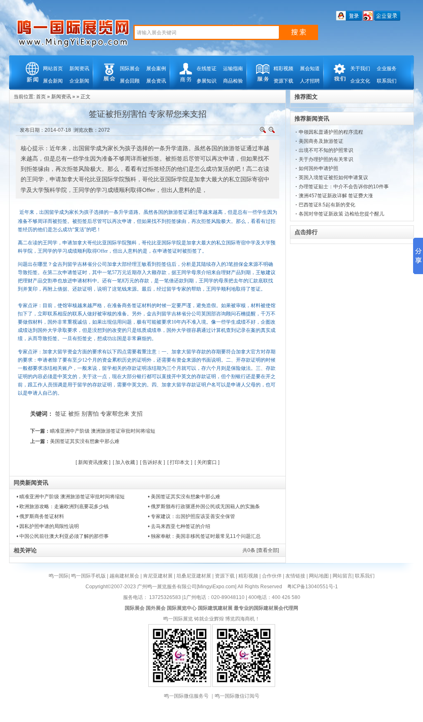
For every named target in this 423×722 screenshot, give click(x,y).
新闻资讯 (79, 68)
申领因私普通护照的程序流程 (331, 132)
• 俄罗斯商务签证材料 (40, 516)
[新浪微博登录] (368, 19)
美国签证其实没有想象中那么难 (84, 441)
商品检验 (233, 81)
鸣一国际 (59, 576)
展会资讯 (156, 81)
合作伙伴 (272, 576)
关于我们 (360, 68)
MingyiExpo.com (216, 586)
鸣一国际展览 (178, 619)
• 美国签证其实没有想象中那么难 (184, 496)
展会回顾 (130, 81)
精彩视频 (283, 68)
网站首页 (53, 68)
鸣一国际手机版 (88, 576)
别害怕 (90, 413)
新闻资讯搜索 (93, 462)
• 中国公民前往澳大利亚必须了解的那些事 (63, 536)
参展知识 (206, 81)
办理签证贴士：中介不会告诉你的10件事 (344, 186)
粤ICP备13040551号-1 (312, 586)
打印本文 (180, 462)
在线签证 (206, 68)
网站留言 (342, 576)
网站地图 (319, 576)
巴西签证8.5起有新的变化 (327, 205)
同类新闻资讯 (31, 482)
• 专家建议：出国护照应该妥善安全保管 (191, 516)
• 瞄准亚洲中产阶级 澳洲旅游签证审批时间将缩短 (71, 496)
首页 (41, 96)
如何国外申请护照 (318, 168)
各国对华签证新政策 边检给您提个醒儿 (341, 214)
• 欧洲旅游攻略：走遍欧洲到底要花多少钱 (63, 506)
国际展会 (130, 68)
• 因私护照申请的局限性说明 (48, 526)
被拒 (74, 413)
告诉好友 (152, 462)
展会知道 (310, 68)
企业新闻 (79, 81)
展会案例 (156, 68)
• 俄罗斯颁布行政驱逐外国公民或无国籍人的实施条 (204, 506)
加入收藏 (125, 462)
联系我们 (387, 81)
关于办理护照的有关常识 (326, 159)
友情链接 (295, 576)
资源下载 (283, 81)
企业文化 (360, 81)
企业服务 (387, 68)
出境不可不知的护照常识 (326, 150)
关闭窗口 (207, 462)
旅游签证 (178, 212)
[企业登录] (387, 19)
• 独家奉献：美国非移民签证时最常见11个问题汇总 (204, 536)
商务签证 (132, 305)
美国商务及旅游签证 (321, 141)
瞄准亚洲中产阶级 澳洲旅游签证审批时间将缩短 (102, 431)
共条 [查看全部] (260, 550)
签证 (61, 413)
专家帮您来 (114, 413)
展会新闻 (53, 81)
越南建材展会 (124, 576)
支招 (137, 413)
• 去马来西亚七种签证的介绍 (179, 526)
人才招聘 (310, 81)
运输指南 (233, 68)
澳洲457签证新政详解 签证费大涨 (336, 196)
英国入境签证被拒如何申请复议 (333, 177)
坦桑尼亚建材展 (193, 576)
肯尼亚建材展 (158, 576)
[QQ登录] (349, 19)
